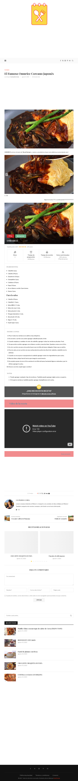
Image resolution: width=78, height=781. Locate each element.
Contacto (55, 775)
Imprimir (21, 236)
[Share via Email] (49, 493)
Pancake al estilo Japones (57, 556)
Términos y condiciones (42, 775)
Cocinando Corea (14, 77)
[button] (6, 174)
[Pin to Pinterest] (44, 493)
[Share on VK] (47, 493)
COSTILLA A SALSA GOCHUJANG (30, 675)
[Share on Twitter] (42, 493)
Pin (11, 236)
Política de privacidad (26, 775)
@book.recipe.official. (49, 394)
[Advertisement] (39, 41)
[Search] (73, 60)
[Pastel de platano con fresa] (10, 654)
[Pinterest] (67, 60)
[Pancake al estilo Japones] (57, 542)
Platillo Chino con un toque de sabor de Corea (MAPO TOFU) (40, 629)
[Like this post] (39, 493)
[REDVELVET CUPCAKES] (10, 643)
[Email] (69, 60)
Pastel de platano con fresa (27, 652)
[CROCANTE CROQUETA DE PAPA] (21, 542)
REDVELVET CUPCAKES (26, 640)
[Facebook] (60, 60)
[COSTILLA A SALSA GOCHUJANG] (10, 677)
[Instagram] (65, 60)
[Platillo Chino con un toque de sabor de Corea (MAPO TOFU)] (10, 631)
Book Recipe (57, 778)
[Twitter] (63, 60)
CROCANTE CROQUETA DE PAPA (21, 556)
